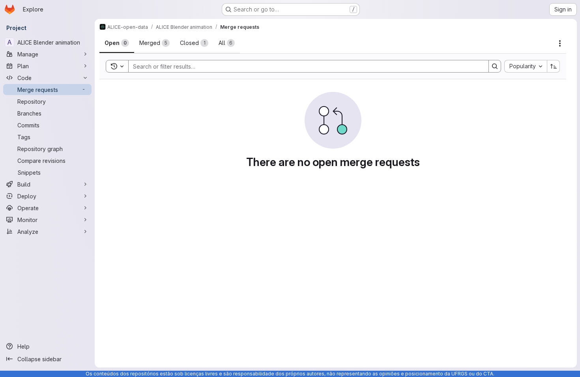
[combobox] (525, 66)
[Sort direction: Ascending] (553, 66)
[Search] (494, 66)
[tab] (116, 43)
